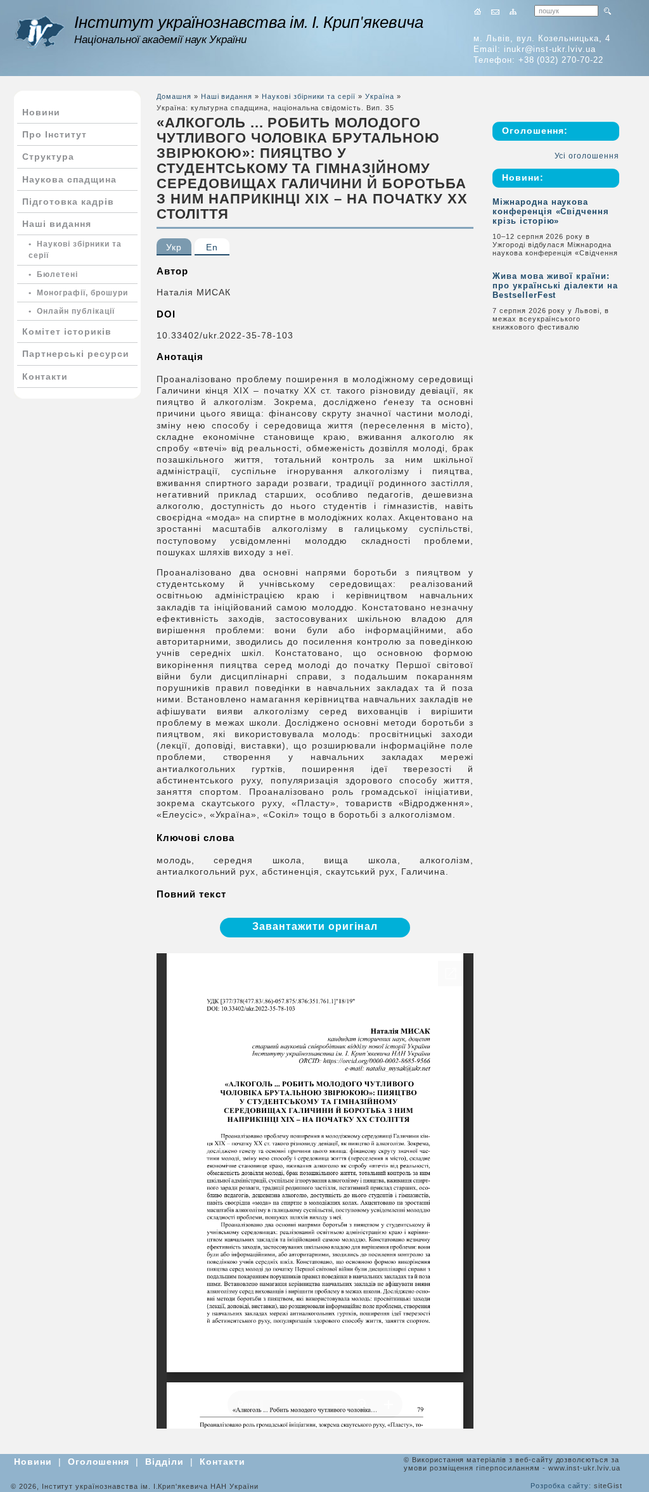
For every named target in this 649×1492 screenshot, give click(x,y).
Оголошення (99, 1462)
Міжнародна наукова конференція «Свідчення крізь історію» (550, 211)
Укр (174, 247)
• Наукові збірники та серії (75, 250)
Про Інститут (54, 134)
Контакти (45, 376)
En (212, 247)
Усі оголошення (587, 155)
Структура (48, 156)
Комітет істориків (67, 331)
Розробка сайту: (560, 1485)
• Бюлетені (53, 274)
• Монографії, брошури (78, 292)
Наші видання (56, 224)
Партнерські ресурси (75, 354)
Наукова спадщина (69, 179)
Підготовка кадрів (68, 201)
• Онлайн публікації (72, 311)
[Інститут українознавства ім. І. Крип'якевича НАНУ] (39, 32)
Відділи (164, 1462)
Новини (41, 112)
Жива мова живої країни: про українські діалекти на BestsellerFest (555, 285)
